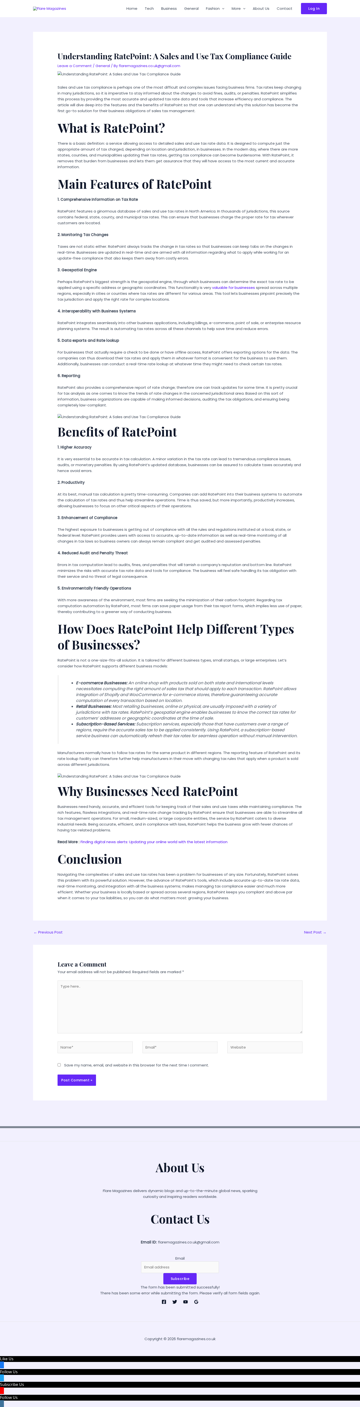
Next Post (315, 932)
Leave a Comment (75, 65)
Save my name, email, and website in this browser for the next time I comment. (136, 1065)
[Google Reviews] (196, 1302)
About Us (261, 8)
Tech (149, 8)
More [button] (236, 8)
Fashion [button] (213, 8)
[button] (222, 8)
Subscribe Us (12, 1384)
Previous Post (48, 932)
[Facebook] (164, 1302)
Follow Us (9, 1371)
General (191, 8)
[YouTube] (185, 1302)
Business (169, 8)
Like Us (6, 1358)
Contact (284, 8)
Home (131, 8)
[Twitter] (174, 1302)
